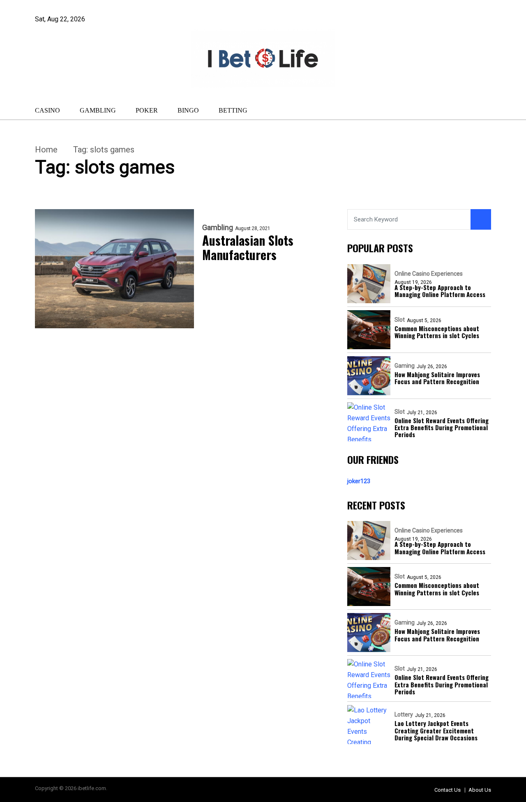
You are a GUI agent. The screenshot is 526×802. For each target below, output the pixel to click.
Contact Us (447, 790)
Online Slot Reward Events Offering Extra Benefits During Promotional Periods (441, 427)
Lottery (403, 714)
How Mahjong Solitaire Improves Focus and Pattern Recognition (437, 378)
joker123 (358, 481)
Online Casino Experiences (428, 274)
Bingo (188, 110)
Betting (233, 110)
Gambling (98, 110)
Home (46, 149)
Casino (47, 110)
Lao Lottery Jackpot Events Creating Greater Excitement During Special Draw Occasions (436, 730)
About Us (479, 790)
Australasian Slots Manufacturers (247, 247)
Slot (399, 320)
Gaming (404, 366)
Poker (147, 110)
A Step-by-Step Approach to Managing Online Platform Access (439, 291)
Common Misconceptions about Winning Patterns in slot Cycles (436, 332)
